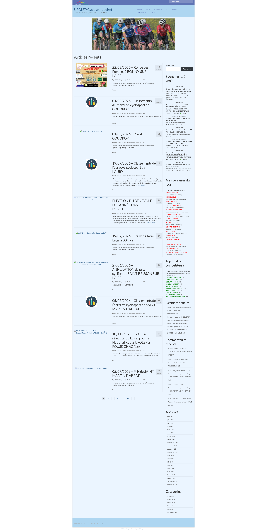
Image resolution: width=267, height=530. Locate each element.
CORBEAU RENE (171, 201)
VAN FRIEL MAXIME (172, 248)
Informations (171, 499)
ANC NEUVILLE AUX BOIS (173, 220)
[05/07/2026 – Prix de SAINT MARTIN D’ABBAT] (91, 368)
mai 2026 (170, 426)
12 (141, 48)
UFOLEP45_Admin (120, 80)
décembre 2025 (172, 442)
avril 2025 (170, 468)
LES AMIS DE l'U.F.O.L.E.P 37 (173, 195)
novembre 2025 (172, 446)
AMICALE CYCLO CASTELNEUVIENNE (176, 246)
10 (137, 48)
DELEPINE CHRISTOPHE (174, 210)
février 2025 (171, 475)
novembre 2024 (172, 484)
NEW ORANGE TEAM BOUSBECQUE (176, 242)
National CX (171, 502)
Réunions (170, 509)
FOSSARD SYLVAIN (172, 280)
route (114, 90)
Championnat (116, 360)
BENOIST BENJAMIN (173, 294)
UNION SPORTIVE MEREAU (173, 229)
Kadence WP (105, 523)
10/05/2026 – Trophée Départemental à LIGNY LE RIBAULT (180, 402)
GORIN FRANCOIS (172, 286)
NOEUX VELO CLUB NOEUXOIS (174, 254)
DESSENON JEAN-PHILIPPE (175, 296)
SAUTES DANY (171, 231)
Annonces (138, 80)
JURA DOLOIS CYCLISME (173, 237)
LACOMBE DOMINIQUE (174, 278)
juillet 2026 (170, 420)
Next (177, 34)
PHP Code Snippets (126, 529)
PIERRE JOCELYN (172, 218)
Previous (90, 34)
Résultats (138, 113)
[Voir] (169, 99)
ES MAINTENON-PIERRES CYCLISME (176, 199)
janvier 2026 (171, 439)
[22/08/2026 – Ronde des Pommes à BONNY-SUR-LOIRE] (91, 75)
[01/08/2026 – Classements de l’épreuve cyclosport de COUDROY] (91, 101)
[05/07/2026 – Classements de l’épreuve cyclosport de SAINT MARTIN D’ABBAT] (91, 301)
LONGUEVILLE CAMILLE (174, 214)
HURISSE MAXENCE (172, 290)
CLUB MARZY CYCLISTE (172, 203)
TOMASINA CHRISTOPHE (174, 240)
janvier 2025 (171, 478)
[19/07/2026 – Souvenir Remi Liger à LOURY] (91, 233)
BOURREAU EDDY (172, 193)
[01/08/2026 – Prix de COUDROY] (91, 131)
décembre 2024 (172, 481)
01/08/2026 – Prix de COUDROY (178, 320)
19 (128, 398)
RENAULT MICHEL (172, 282)
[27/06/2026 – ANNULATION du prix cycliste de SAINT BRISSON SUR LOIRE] (91, 263)
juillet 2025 (170, 459)
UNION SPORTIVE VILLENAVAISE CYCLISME (178, 216)
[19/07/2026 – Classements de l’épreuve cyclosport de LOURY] (91, 164)
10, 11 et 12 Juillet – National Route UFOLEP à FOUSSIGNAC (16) (178, 363)
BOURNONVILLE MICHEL (174, 288)
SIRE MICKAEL (171, 235)
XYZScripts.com (142, 529)
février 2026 (171, 436)
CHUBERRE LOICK (172, 197)
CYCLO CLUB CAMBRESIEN (173, 250)
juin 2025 (170, 462)
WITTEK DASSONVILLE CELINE (176, 252)
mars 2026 (170, 433)
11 (139, 48)
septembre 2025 (172, 452)
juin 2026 (170, 423)
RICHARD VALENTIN (173, 227)
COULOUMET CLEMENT (174, 205)
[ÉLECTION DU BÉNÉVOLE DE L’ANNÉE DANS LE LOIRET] (91, 198)
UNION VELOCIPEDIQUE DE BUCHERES (177, 212)
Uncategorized (139, 213)
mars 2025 (170, 472)
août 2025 (170, 455)
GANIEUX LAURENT (172, 284)
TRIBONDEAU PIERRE (173, 244)
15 (148, 48)
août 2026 (170, 417)
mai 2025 (170, 465)
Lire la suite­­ (141, 185)
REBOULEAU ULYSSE (173, 223)
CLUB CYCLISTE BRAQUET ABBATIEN (176, 233)
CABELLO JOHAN (172, 292)
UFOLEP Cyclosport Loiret (93, 10)
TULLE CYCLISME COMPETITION (175, 207)
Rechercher (170, 65)
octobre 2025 (171, 449)
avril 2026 (170, 429)
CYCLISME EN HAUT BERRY (173, 225)
